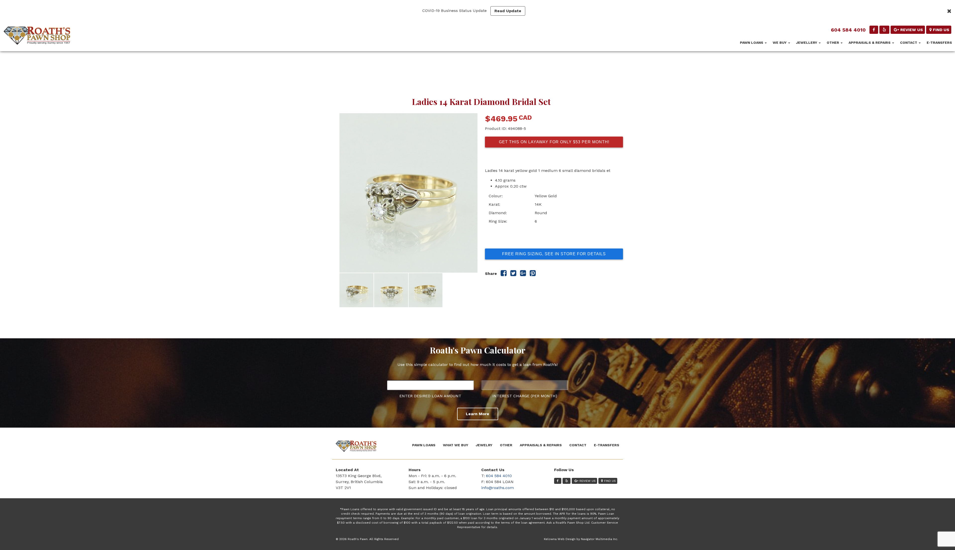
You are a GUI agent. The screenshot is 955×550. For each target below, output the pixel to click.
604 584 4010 (848, 30)
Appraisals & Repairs (870, 43)
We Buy (780, 43)
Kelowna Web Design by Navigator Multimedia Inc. (581, 539)
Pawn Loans (752, 43)
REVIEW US (911, 29)
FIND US (941, 29)
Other (833, 43)
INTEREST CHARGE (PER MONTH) (524, 396)
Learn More (477, 413)
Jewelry (484, 445)
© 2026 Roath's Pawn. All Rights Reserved (367, 539)
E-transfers (939, 43)
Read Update (507, 10)
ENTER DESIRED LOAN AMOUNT (430, 396)
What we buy (455, 445)
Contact (909, 43)
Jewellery (807, 43)
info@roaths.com (497, 487)
